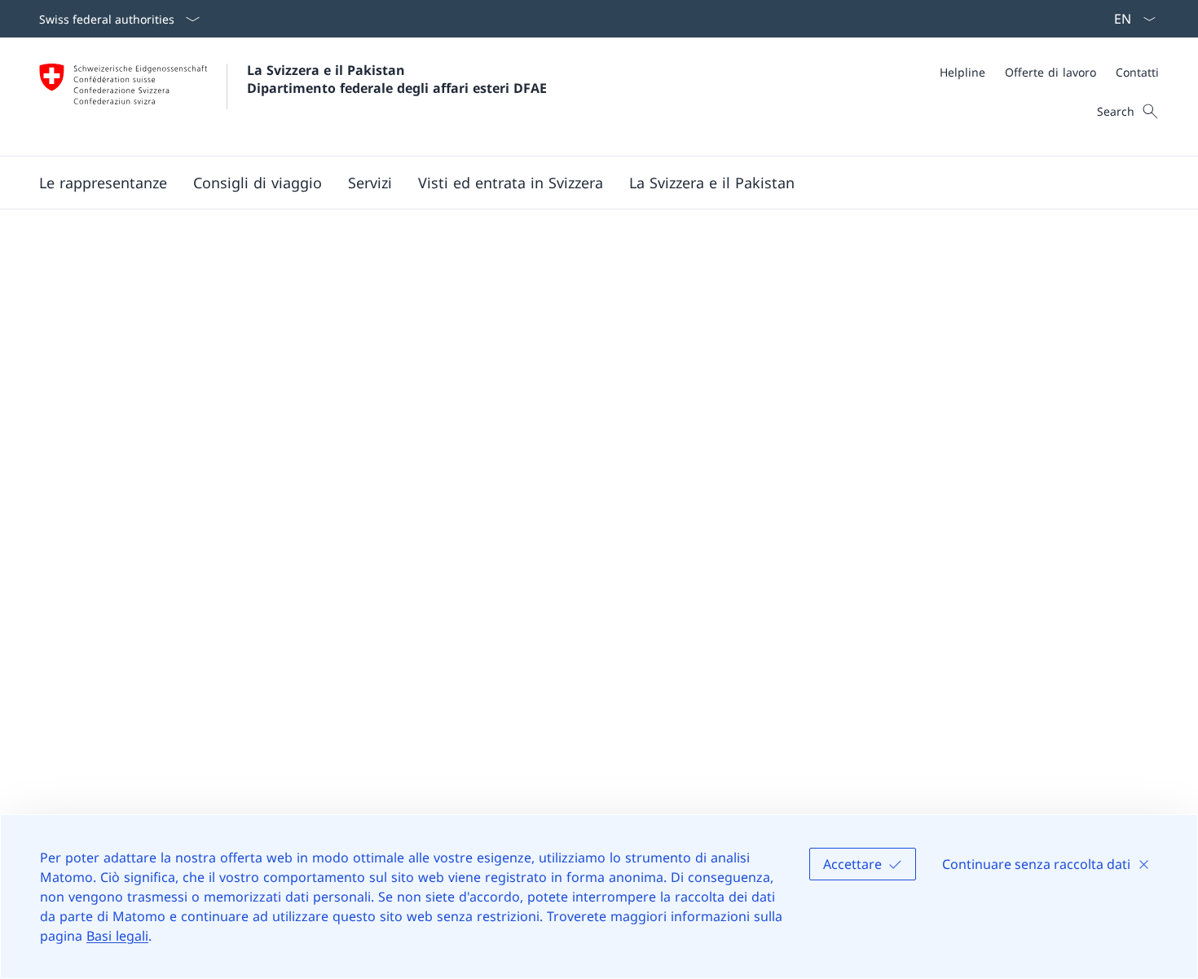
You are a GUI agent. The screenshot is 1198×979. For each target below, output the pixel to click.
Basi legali (117, 936)
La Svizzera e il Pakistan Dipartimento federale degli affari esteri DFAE (397, 79)
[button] (103, 183)
